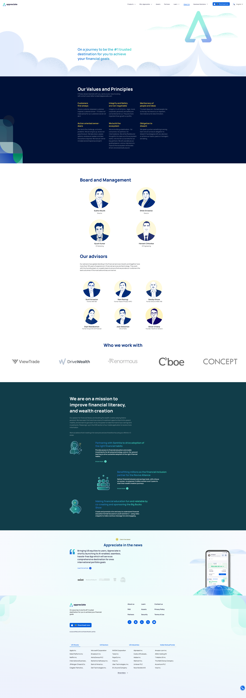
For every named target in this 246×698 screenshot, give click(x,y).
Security (144, 614)
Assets (144, 609)
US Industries (134, 645)
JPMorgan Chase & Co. (77, 664)
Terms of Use (159, 614)
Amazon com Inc (161, 650)
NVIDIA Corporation (119, 650)
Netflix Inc (73, 657)
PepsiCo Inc (116, 657)
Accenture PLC (160, 664)
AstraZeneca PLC (97, 657)
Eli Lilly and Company (119, 668)
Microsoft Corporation (98, 650)
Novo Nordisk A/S (140, 668)
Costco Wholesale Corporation (140, 654)
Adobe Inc (137, 657)
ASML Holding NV (161, 654)
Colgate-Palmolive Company (76, 668)
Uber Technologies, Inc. (120, 664)
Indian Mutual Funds (167, 645)
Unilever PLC (138, 664)
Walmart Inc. (138, 661)
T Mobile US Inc (160, 657)
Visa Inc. (115, 661)
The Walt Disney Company (164, 661)
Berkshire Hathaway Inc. (99, 661)
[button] (132, 4)
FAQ (129, 609)
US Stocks (75, 645)
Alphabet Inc (138, 650)
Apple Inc (73, 650)
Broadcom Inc (96, 654)
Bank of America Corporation (96, 664)
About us (131, 604)
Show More (121, 673)
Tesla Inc (115, 654)
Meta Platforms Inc (76, 654)
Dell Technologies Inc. (98, 668)
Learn (175, 4)
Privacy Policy (160, 609)
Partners (131, 614)
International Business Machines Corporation (78, 661)
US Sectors (104, 645)
